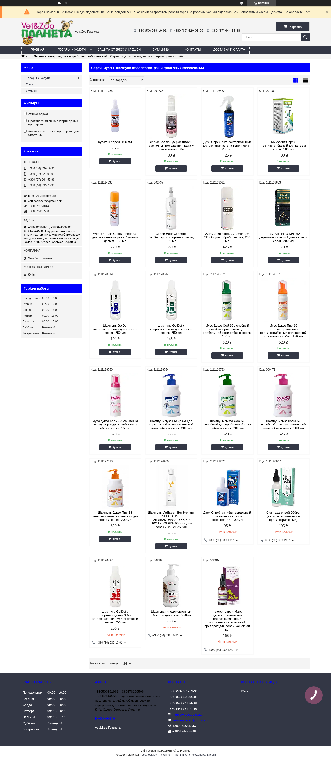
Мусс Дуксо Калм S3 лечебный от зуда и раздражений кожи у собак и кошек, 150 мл (115, 424)
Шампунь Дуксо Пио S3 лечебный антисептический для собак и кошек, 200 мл (115, 516)
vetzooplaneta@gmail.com (45, 201)
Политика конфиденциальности (195, 754)
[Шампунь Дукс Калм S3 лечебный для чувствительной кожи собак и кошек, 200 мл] (283, 395)
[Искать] (305, 37)
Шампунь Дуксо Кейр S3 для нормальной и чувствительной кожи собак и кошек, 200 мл (171, 424)
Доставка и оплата (229, 49)
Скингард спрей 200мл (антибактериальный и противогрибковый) (283, 516)
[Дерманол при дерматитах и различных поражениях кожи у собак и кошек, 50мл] (171, 116)
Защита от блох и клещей (119, 49)
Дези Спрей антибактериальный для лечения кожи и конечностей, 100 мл (227, 516)
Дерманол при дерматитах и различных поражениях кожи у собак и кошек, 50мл (171, 145)
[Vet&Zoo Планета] (47, 43)
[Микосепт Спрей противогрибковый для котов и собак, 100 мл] (283, 116)
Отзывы (31, 91)
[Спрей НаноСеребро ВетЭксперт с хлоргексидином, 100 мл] (171, 208)
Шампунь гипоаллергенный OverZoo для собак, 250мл (171, 613)
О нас (30, 84)
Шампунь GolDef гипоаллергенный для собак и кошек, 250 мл (115, 329)
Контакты (193, 49)
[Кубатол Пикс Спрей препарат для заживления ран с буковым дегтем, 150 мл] (115, 208)
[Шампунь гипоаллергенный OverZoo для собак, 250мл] (171, 586)
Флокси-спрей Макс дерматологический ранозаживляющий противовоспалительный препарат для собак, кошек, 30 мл (227, 620)
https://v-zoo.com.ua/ (42, 195)
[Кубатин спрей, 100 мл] (115, 116)
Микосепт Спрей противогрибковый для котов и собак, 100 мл (283, 145)
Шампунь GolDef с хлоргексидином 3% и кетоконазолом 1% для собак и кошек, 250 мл (115, 617)
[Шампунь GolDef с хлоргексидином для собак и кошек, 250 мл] (171, 300)
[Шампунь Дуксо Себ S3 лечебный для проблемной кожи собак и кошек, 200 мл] (227, 395)
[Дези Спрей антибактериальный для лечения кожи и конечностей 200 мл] (227, 116)
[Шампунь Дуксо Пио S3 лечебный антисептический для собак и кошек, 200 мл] (115, 487)
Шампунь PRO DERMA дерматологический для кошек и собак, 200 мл (283, 237)
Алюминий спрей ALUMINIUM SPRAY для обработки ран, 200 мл (227, 237)
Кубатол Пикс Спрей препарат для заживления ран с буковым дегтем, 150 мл (115, 237)
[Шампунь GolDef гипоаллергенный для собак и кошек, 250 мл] (115, 300)
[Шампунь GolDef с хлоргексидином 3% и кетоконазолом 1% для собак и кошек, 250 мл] (115, 586)
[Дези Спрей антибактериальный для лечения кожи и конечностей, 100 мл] (227, 487)
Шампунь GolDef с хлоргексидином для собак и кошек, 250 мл (171, 329)
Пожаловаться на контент (156, 754)
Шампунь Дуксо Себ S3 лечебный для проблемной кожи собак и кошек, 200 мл (227, 424)
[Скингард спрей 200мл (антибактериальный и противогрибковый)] (283, 487)
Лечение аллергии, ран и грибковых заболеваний (70, 56)
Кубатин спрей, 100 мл (115, 142)
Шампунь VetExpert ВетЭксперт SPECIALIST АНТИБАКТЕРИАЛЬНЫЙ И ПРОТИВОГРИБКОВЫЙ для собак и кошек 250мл (171, 520)
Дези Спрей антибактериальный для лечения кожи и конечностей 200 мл (227, 145)
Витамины (161, 49)
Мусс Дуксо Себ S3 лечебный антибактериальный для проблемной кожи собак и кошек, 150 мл (227, 331)
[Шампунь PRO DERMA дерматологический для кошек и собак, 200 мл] (283, 208)
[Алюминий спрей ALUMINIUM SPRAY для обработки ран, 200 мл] (227, 208)
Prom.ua (185, 750)
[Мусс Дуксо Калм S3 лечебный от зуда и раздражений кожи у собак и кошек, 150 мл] (115, 395)
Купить (117, 161)
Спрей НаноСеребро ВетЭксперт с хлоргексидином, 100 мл (171, 237)
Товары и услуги (72, 49)
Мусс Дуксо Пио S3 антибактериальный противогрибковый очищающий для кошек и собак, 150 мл (283, 331)
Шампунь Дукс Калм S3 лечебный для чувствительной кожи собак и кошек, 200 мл (283, 424)
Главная (37, 49)
